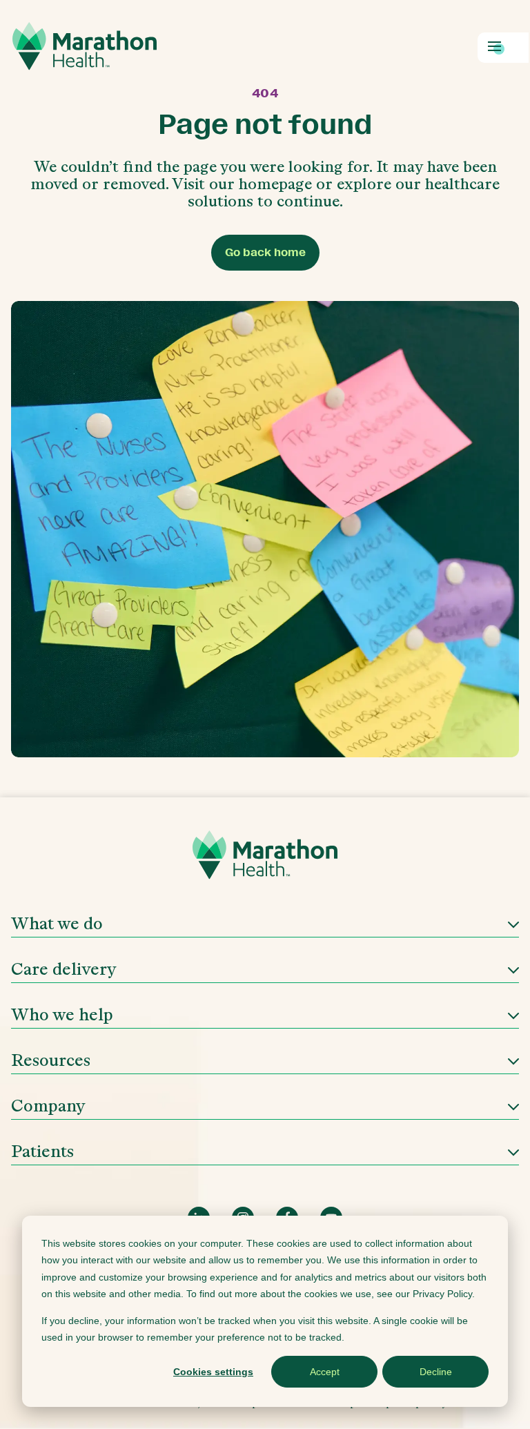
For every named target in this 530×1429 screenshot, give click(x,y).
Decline (436, 1371)
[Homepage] (265, 859)
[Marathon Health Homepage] (84, 46)
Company (48, 1106)
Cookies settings (213, 1371)
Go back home (265, 252)
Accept (325, 1371)
